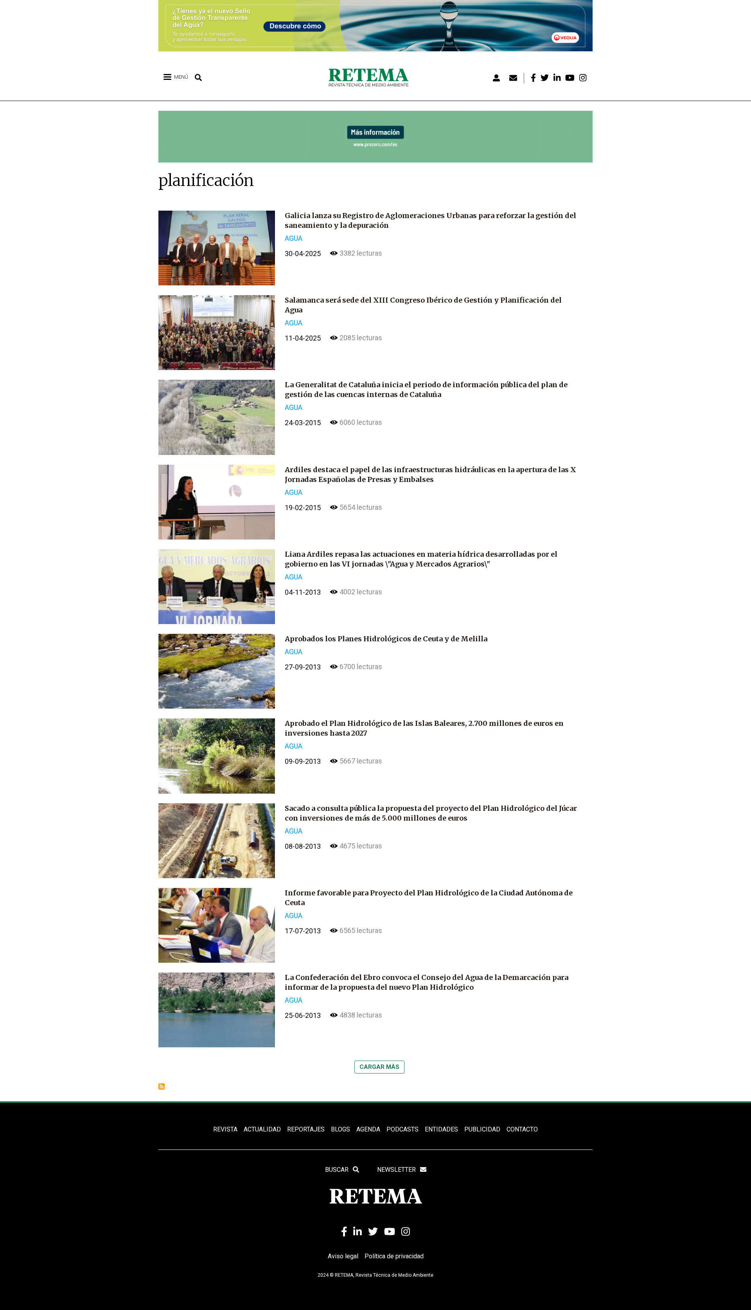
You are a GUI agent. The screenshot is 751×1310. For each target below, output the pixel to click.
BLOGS (340, 1129)
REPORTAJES (306, 1129)
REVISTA (225, 1129)
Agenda (368, 1129)
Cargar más (379, 1066)
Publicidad (482, 1129)
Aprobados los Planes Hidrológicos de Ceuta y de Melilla (386, 638)
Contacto (522, 1129)
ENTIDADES (441, 1129)
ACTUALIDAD (262, 1129)
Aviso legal (343, 1256)
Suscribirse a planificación (161, 1086)
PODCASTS (402, 1129)
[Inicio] (371, 78)
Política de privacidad (394, 1256)
